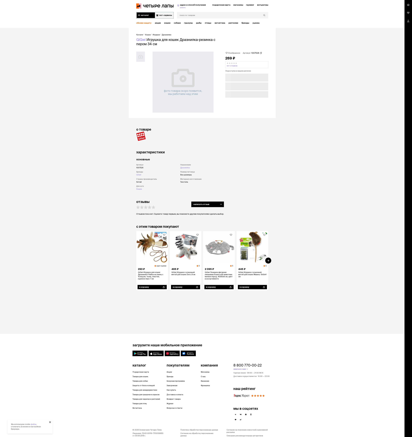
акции (158, 23)
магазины (238, 5)
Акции (169, 372)
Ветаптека (220, 23)
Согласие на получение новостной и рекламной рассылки (247, 431)
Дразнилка (185, 168)
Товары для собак (140, 381)
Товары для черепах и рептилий (146, 399)
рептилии (233, 23)
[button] (246, 64)
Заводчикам (172, 385)
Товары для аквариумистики (145, 390)
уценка (256, 23)
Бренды (170, 376)
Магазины (205, 372)
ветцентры (262, 5)
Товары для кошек (140, 376)
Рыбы (198, 23)
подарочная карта (221, 5)
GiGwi (141, 40)
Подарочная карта (141, 372)
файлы (33, 424)
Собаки (177, 23)
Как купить (171, 390)
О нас (203, 376)
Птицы (208, 23)
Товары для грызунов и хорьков (146, 394)
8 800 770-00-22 (247, 365)
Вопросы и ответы (174, 408)
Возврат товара (174, 399)
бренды (245, 23)
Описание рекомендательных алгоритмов (244, 436)
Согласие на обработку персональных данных (196, 434)
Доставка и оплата (175, 394)
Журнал (170, 403)
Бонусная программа (176, 381)
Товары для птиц (140, 403)
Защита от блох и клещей (144, 385)
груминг (250, 5)
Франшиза (205, 385)
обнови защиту (143, 23)
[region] (202, 23)
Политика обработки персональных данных (199, 430)
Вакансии (205, 381)
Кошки (167, 23)
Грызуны (188, 23)
